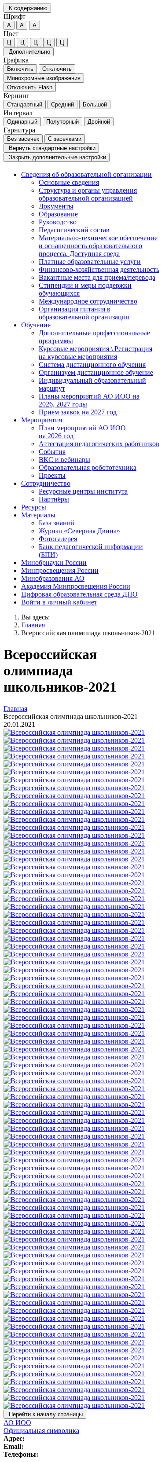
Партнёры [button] (54, 499)
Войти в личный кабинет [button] (59, 602)
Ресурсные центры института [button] (83, 491)
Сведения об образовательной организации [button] (86, 174)
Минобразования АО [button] (52, 578)
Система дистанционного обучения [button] (92, 364)
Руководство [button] (58, 222)
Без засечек (23, 139)
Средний (62, 104)
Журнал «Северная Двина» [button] (79, 531)
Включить (20, 69)
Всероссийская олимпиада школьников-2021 (88, 633)
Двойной (99, 121)
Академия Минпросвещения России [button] (75, 586)
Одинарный (22, 121)
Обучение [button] (36, 325)
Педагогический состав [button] (74, 230)
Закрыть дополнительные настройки (56, 157)
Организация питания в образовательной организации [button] (84, 313)
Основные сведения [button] (69, 182)
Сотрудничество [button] (45, 483)
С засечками (64, 139)
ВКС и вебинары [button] (64, 459)
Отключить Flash (29, 87)
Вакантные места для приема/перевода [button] (97, 277)
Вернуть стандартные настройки (51, 148)
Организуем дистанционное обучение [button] (96, 372)
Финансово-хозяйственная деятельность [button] (99, 269)
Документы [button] (56, 206)
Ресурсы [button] (33, 507)
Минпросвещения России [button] (60, 570)
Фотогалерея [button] (58, 538)
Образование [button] (58, 214)
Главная (33, 625)
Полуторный (62, 121)
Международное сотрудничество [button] (88, 301)
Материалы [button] (38, 515)
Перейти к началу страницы (45, 1414)
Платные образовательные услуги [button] (90, 261)
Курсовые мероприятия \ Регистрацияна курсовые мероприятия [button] (95, 352)
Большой (95, 104)
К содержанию (27, 8)
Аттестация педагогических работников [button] (99, 443)
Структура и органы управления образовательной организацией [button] (88, 194)
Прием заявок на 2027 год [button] (78, 412)
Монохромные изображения (44, 78)
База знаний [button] (57, 523)
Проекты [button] (52, 475)
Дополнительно (28, 51)
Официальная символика (41, 1430)
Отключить (57, 69)
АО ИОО (17, 1422)
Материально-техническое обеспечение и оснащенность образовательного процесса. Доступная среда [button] (98, 245)
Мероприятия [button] (41, 420)
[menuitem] (91, 246)
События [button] (52, 451)
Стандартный (24, 104)
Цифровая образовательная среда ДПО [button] (79, 594)
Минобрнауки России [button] (54, 562)
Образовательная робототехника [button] (87, 467)
